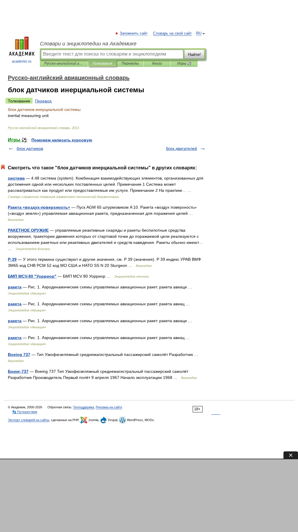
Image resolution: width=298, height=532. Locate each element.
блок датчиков (30, 148)
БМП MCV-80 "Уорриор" (32, 276)
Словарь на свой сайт (172, 33)
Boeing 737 (19, 354)
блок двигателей (181, 148)
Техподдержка (83, 407)
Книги (157, 63)
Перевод (43, 101)
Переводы (130, 63)
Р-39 (12, 259)
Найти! (194, 54)
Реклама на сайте (109, 407)
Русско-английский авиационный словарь (64, 63)
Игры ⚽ (184, 63)
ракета (15, 287)
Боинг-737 (18, 371)
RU (198, 33)
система (16, 178)
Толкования (102, 63)
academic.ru (21, 61)
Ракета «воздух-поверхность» (39, 207)
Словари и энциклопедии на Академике (88, 44)
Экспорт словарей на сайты (28, 420)
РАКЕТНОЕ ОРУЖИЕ (28, 230)
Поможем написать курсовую (61, 140)
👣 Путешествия (24, 412)
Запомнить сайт (134, 33)
